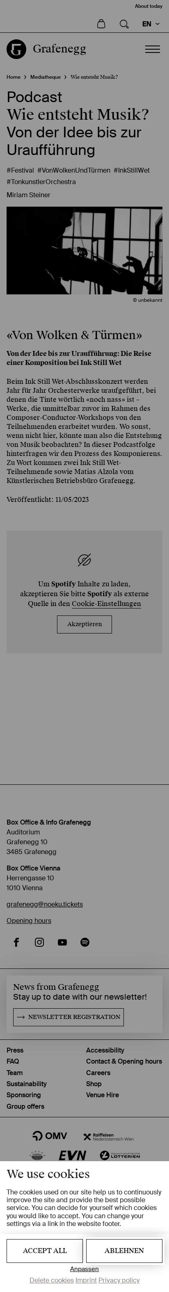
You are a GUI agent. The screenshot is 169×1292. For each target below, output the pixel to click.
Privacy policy (118, 1280)
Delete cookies (52, 1280)
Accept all (45, 1250)
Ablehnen (124, 1250)
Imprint (86, 1280)
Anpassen (84, 1269)
